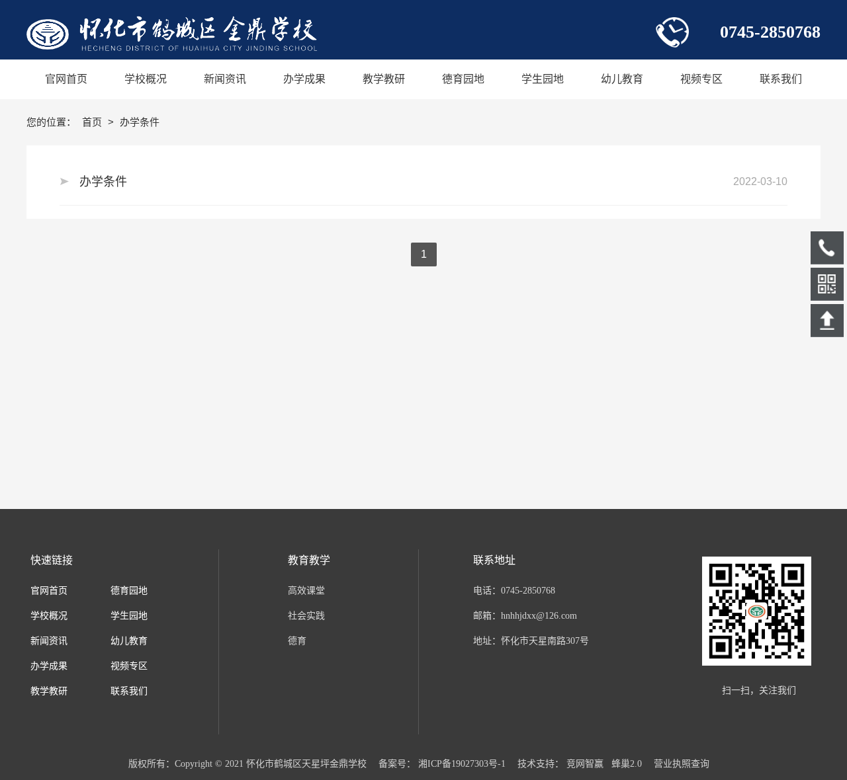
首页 (93, 122)
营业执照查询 (681, 764)
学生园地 (129, 616)
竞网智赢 (584, 764)
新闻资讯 (48, 641)
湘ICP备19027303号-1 (462, 764)
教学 (39, 691)
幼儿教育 (129, 641)
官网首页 (48, 591)
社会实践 (306, 616)
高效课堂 (306, 591)
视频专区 (129, 666)
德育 (297, 641)
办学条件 (103, 181)
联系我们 (129, 691)
